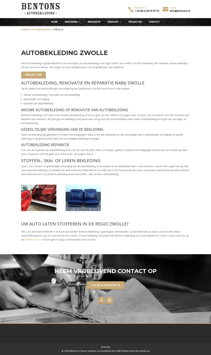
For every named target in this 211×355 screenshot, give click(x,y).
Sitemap (105, 347)
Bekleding (71, 22)
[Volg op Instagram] (109, 300)
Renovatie (94, 22)
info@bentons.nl (33, 239)
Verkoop (112, 22)
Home (54, 22)
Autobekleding (41, 29)
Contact (154, 22)
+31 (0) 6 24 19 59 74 (105, 285)
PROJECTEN (33, 75)
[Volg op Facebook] (101, 300)
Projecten (135, 22)
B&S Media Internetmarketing (133, 351)
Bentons (75, 351)
